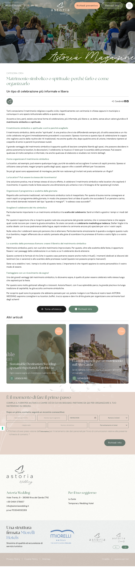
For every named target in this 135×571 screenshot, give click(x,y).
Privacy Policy (13, 559)
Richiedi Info (112, 5)
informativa (44, 431)
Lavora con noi (121, 559)
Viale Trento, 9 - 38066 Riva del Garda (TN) (27, 497)
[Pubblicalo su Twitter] (128, 101)
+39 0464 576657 (15, 501)
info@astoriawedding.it (17, 506)
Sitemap (46, 559)
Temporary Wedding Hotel (81, 503)
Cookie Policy (31, 559)
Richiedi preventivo (87, 5)
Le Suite (72, 499)
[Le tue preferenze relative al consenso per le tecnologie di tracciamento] (2, 428)
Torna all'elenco (53, 309)
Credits (106, 559)
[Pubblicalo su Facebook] (125, 101)
